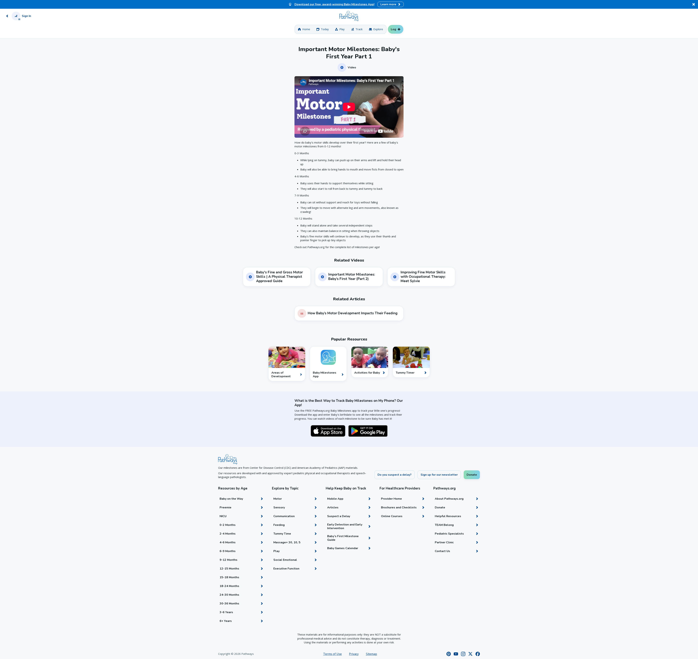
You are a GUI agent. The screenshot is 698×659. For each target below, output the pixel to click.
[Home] (349, 16)
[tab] (304, 29)
